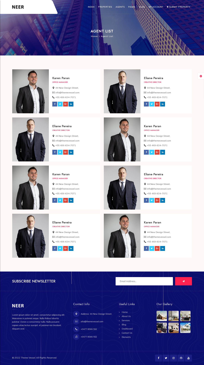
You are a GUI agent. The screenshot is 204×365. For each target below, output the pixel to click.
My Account (156, 7)
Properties (105, 7)
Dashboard (127, 328)
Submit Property (179, 7)
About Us (126, 316)
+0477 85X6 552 (89, 329)
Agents (120, 7)
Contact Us (127, 333)
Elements (126, 337)
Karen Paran (61, 78)
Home (94, 36)
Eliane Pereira (153, 78)
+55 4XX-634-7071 (65, 97)
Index (91, 7)
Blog (142, 7)
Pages (131, 7)
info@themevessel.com (67, 92)
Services (126, 320)
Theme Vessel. (28, 357)
